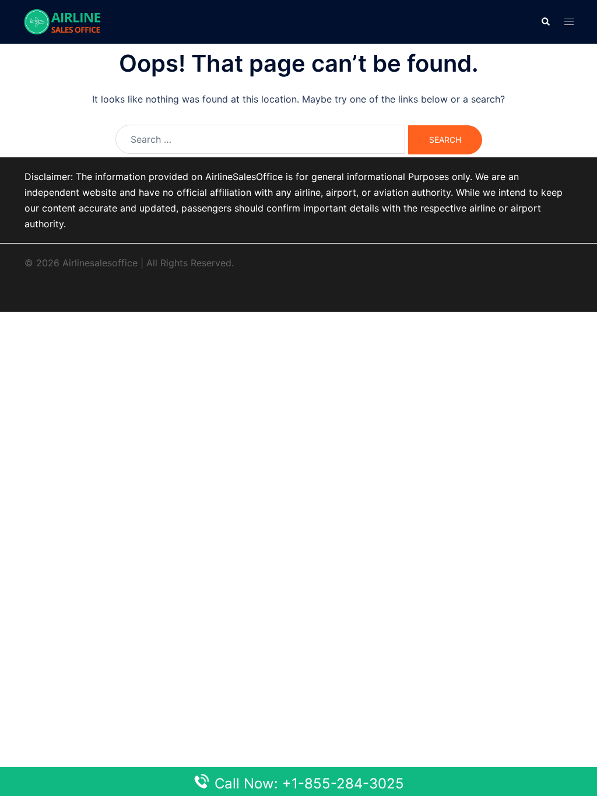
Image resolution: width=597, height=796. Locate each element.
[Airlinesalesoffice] (62, 21)
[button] (545, 21)
